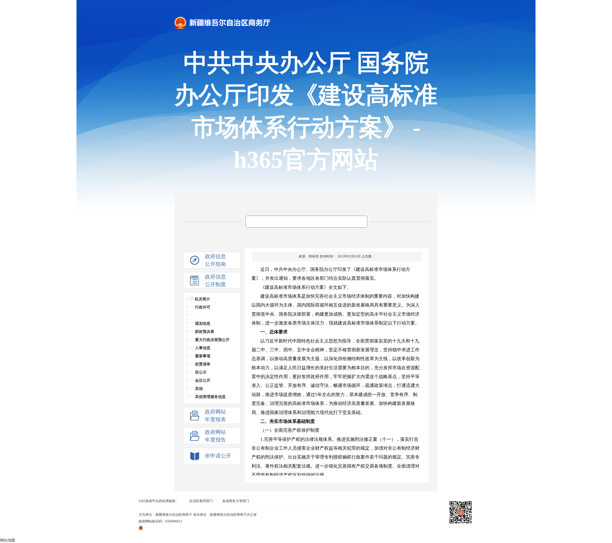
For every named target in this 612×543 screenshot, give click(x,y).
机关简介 (202, 299)
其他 (199, 388)
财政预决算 (204, 332)
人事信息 (202, 348)
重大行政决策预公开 (212, 340)
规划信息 (202, 323)
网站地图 (7, 540)
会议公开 (202, 380)
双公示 (201, 372)
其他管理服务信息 (210, 397)
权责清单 (202, 364)
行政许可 (202, 307)
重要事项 (202, 356)
